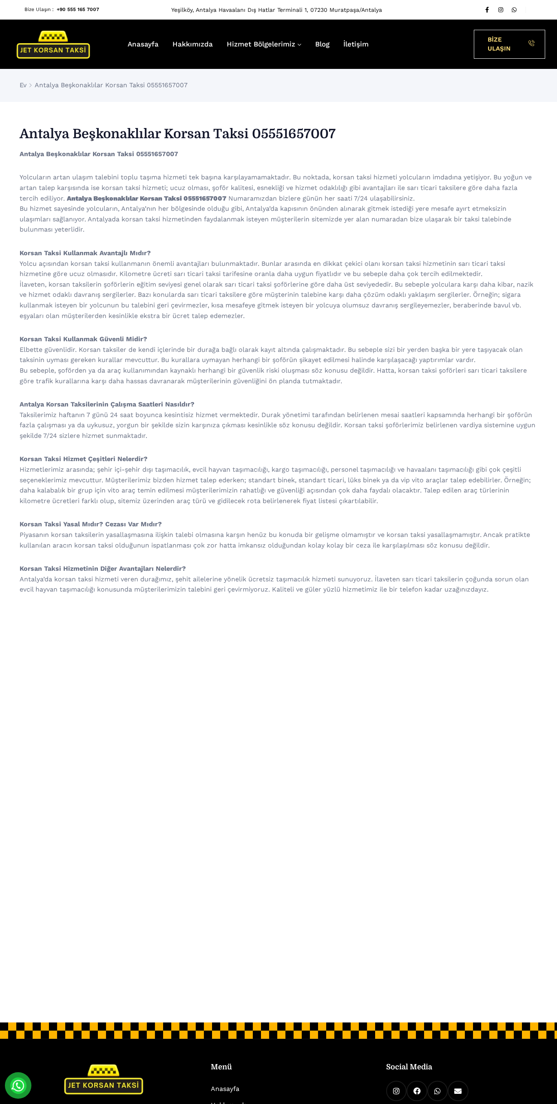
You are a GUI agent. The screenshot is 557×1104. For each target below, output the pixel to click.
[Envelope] (458, 1091)
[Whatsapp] (514, 9)
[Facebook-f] (487, 9)
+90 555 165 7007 (78, 9)
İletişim (356, 44)
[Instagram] (500, 9)
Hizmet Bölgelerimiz (261, 44)
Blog (322, 44)
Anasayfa (143, 44)
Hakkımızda (192, 44)
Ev (23, 85)
